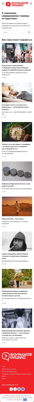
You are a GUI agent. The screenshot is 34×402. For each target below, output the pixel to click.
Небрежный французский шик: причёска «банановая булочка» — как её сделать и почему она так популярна (16, 333)
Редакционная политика (9, 369)
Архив (3, 379)
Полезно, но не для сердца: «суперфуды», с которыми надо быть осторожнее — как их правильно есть (16, 146)
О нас (3, 366)
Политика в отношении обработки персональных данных (16, 375)
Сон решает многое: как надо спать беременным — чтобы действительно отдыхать (15, 107)
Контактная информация (9, 371)
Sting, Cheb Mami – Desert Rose (13, 219)
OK (25, 400)
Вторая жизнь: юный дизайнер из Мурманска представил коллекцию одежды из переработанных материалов (16, 68)
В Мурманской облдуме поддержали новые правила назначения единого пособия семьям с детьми (14, 293)
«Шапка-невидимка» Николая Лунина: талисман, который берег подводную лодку (15, 256)
